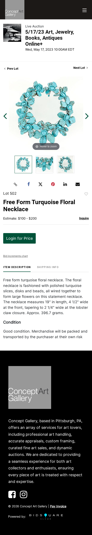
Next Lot (79, 67)
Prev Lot (12, 68)
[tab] (17, 269)
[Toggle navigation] (84, 9)
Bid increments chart (15, 256)
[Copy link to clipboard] (15, 184)
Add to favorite (86, 194)
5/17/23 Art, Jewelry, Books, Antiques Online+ (49, 38)
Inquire (84, 218)
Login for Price (19, 238)
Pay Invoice (58, 506)
